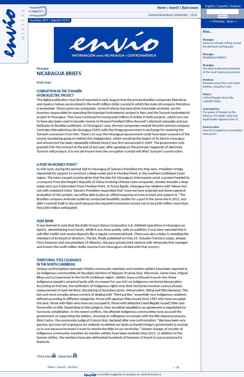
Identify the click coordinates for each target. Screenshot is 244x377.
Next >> (232, 21)
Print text (44, 356)
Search (174, 8)
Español (222, 6)
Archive (72, 367)
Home (161, 8)
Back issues (190, 8)
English (209, 6)
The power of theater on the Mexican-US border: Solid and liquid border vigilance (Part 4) (220, 116)
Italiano (235, 6)
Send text (65, 356)
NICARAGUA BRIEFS (214, 57)
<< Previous (216, 21)
